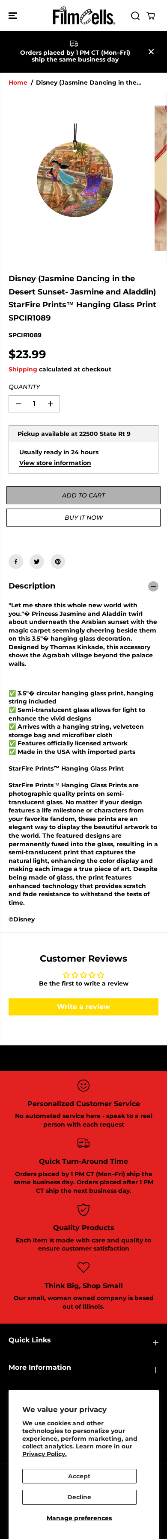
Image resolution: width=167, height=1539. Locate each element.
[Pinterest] (58, 561)
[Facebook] (16, 561)
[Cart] (150, 16)
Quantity (24, 387)
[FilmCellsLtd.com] (83, 15)
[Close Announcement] (151, 51)
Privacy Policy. (44, 1454)
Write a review (83, 1007)
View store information (55, 463)
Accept (79, 1476)
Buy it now (84, 517)
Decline (79, 1497)
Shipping (23, 369)
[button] (14, 15)
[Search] (135, 16)
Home (18, 82)
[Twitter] (37, 561)
